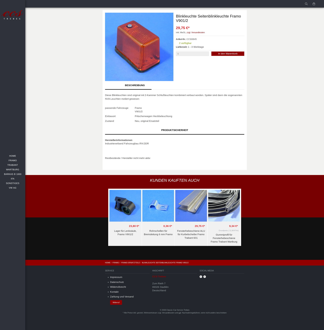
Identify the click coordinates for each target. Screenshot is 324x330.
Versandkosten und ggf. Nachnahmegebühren (181, 313)
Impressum (116, 277)
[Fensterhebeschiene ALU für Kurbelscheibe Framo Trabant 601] (191, 206)
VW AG (12, 188)
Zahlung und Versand (122, 296)
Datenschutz (117, 282)
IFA (12, 179)
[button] (170, 47)
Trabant (12, 165)
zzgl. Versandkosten (196, 32)
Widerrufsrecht (118, 287)
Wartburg (12, 169)
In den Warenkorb (228, 53)
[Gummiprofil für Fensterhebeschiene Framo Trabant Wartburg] (224, 206)
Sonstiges (12, 183)
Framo (13, 160)
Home (12, 156)
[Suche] (306, 4)
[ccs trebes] (12, 15)
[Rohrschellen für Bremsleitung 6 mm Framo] (158, 206)
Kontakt (114, 291)
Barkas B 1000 (12, 174)
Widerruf (116, 302)
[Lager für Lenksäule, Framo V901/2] (125, 206)
